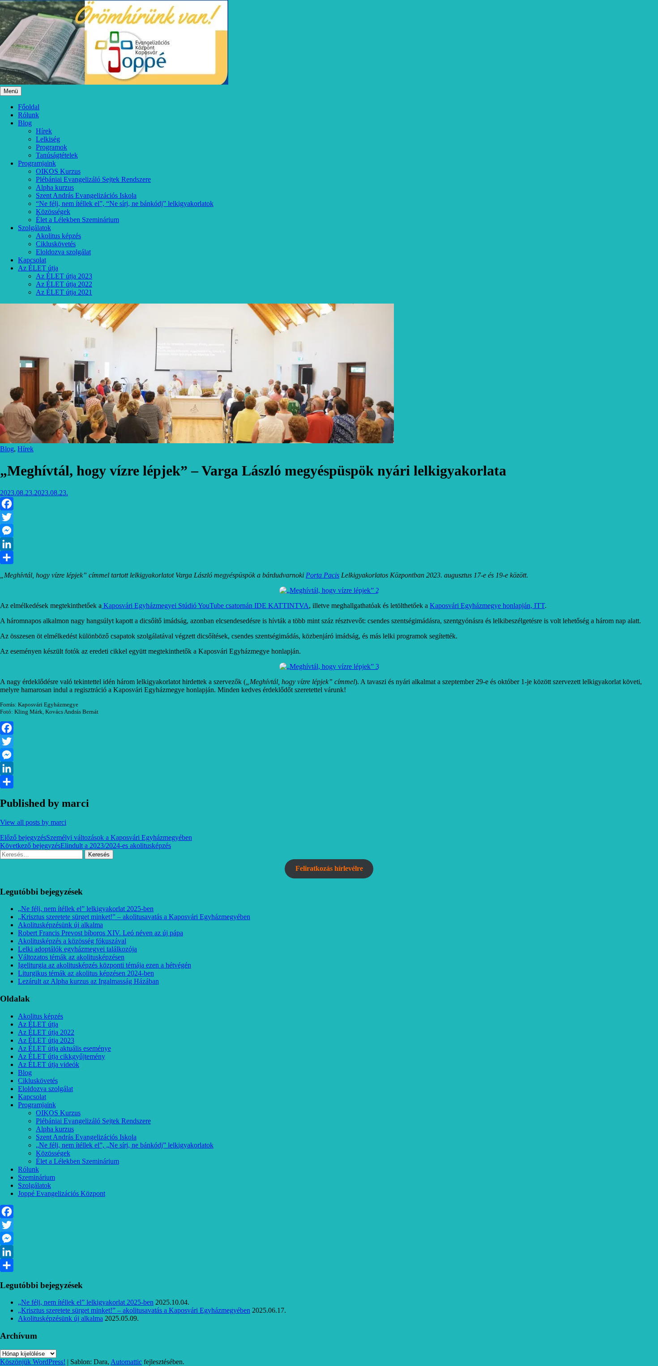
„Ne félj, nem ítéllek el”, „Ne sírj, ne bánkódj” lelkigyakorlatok (125, 1145)
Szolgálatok (34, 227)
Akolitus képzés (58, 236)
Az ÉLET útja (38, 268)
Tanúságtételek (57, 155)
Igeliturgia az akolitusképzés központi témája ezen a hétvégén (104, 965)
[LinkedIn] (329, 544)
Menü (11, 91)
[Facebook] (329, 503)
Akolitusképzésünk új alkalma (60, 925)
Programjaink (37, 163)
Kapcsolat (32, 260)
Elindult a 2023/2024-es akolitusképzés (85, 845)
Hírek (44, 131)
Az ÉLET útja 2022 (64, 284)
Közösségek (53, 211)
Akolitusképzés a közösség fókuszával (72, 941)
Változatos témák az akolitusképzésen (71, 957)
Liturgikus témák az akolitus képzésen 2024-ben (86, 973)
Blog (25, 123)
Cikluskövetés (56, 244)
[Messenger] (329, 530)
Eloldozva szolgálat (63, 252)
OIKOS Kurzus (58, 171)
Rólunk (28, 115)
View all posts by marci (33, 822)
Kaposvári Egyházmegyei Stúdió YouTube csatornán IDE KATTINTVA (205, 605)
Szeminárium (36, 1177)
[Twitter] (329, 517)
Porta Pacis (322, 575)
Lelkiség (48, 139)
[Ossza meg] (329, 557)
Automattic (126, 1362)
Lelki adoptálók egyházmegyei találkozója (77, 949)
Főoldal (28, 107)
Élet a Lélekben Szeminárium (77, 219)
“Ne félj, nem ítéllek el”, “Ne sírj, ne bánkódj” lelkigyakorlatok (125, 203)
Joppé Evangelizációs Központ (61, 1193)
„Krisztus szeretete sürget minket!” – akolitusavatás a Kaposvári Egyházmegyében (134, 917)
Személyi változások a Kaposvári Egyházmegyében (96, 837)
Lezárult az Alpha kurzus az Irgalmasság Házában (88, 981)
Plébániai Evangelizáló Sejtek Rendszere (93, 179)
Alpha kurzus (55, 187)
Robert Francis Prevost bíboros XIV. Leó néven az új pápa (100, 933)
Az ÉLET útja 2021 (64, 292)
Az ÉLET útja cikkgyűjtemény (61, 1056)
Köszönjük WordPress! (32, 1362)
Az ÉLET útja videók (48, 1064)
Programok (51, 147)
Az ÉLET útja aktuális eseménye (64, 1048)
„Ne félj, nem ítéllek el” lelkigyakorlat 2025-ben (86, 908)
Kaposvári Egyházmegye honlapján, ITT (487, 605)
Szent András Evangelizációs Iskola (86, 195)
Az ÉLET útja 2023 (64, 276)
